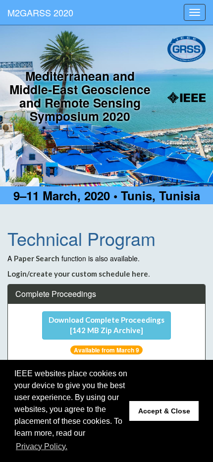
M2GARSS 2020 (40, 12)
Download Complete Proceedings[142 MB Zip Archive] (106, 325)
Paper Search (36, 258)
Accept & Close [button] (164, 411)
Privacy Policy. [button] (41, 446)
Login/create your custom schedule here (77, 273)
